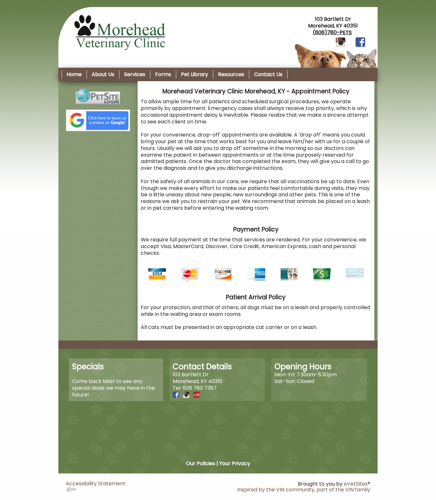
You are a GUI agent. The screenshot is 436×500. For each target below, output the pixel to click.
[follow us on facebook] (360, 42)
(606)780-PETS (332, 32)
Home (74, 74)
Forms (163, 74)
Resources (231, 74)
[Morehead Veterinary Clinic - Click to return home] (118, 32)
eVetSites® (357, 484)
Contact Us (268, 74)
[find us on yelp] (196, 394)
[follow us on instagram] (340, 42)
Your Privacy (234, 463)
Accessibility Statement (95, 483)
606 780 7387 (200, 388)
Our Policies (200, 463)
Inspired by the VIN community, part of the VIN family (303, 489)
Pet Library (194, 74)
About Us (103, 74)
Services (134, 74)
